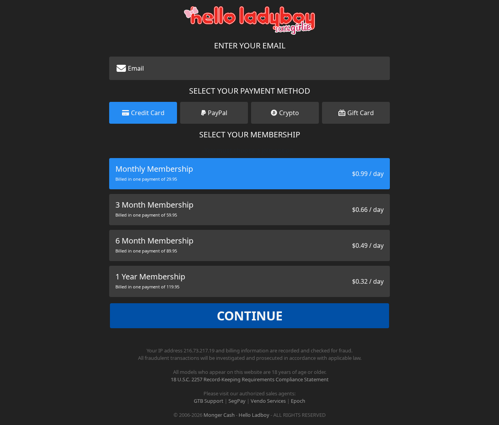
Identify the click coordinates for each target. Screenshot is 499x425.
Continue (250, 315)
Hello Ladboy (254, 414)
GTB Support (208, 400)
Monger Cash (219, 414)
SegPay (237, 400)
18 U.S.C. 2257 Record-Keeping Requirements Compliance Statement (250, 379)
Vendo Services (268, 400)
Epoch (298, 400)
